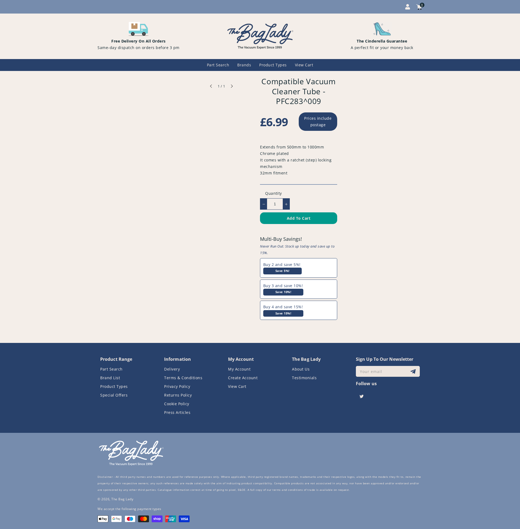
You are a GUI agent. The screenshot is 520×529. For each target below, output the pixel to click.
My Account (239, 369)
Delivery (172, 369)
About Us (301, 369)
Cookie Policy (176, 403)
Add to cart (299, 218)
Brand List (110, 377)
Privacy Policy (177, 386)
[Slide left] (211, 87)
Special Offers (114, 395)
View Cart (237, 386)
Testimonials (304, 377)
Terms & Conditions (183, 377)
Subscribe (414, 371)
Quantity (273, 193)
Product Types (114, 386)
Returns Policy (178, 395)
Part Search (111, 369)
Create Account (243, 377)
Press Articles (177, 412)
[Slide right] (232, 87)
